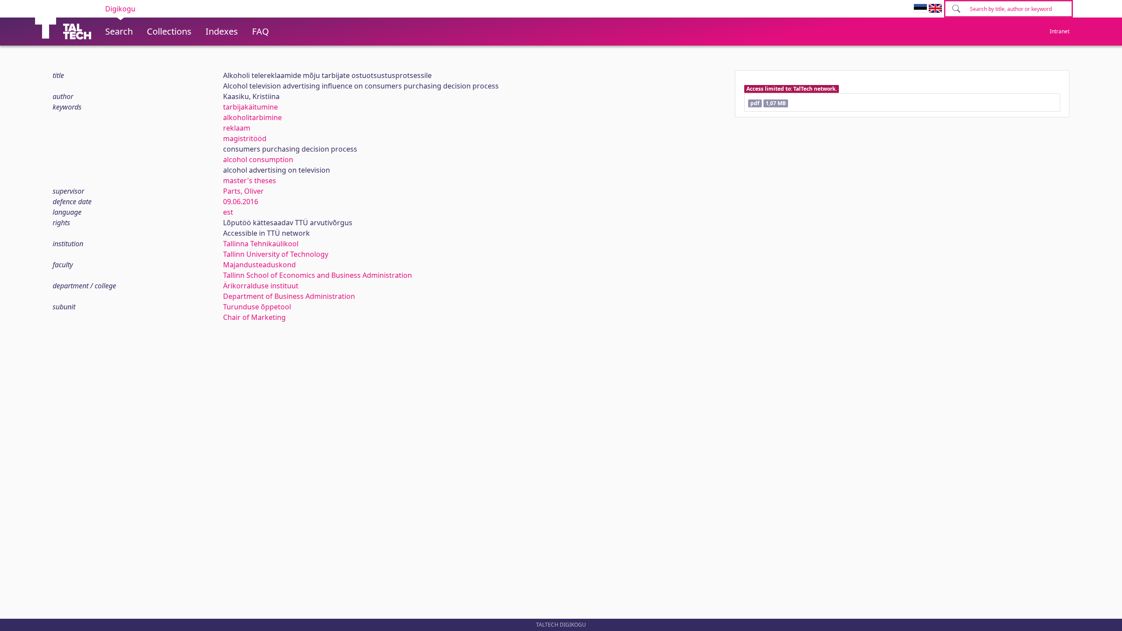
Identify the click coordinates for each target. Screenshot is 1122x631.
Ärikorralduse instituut (260, 286)
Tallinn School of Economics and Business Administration (317, 275)
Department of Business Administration (289, 296)
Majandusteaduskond (259, 264)
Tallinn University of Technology (275, 254)
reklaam (236, 128)
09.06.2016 (240, 201)
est (228, 212)
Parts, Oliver (243, 191)
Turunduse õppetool (257, 307)
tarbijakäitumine (250, 107)
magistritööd (244, 138)
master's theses (249, 180)
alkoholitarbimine (252, 117)
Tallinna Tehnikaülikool (260, 243)
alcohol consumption (258, 159)
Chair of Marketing (254, 317)
